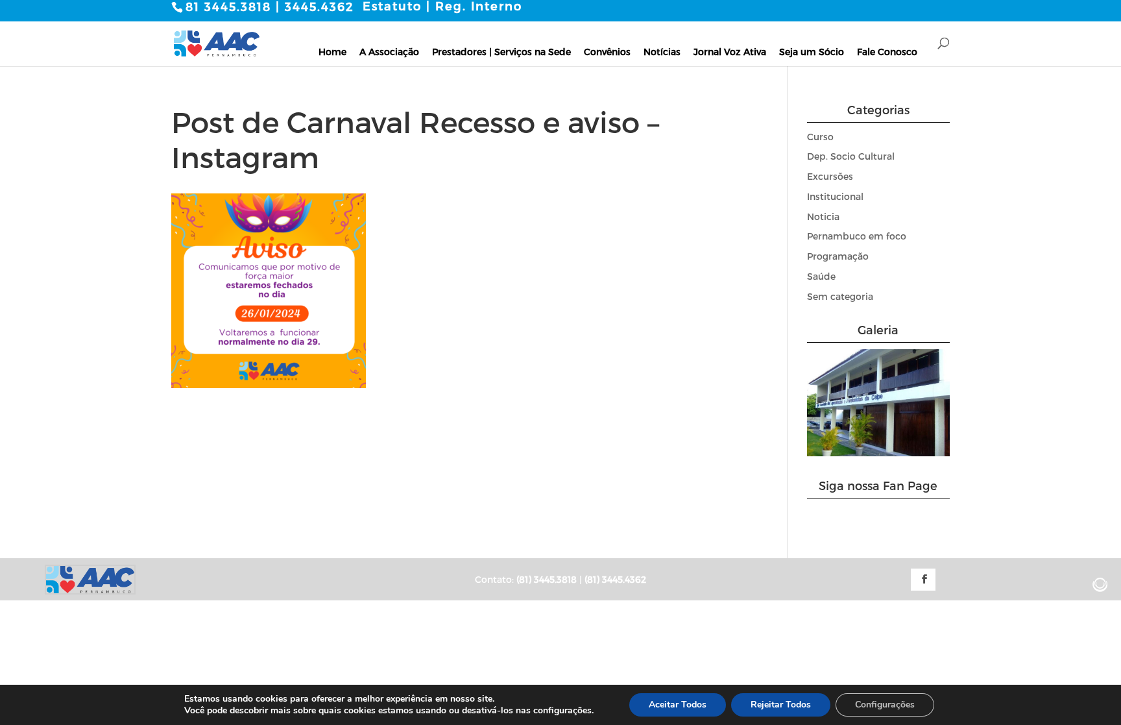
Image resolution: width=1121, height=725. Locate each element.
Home (332, 51)
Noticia (823, 216)
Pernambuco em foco (856, 235)
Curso (820, 136)
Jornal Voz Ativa (729, 51)
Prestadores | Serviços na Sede (501, 51)
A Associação (389, 51)
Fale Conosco (887, 51)
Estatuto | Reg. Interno (442, 6)
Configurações (885, 704)
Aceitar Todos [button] (677, 704)
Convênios (607, 51)
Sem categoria (840, 296)
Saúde (821, 276)
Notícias (662, 51)
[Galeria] (878, 452)
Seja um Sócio (811, 51)
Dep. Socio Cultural (851, 156)
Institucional (835, 196)
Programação (838, 256)
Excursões (830, 176)
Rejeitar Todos (781, 704)
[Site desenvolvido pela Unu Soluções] (1100, 585)
